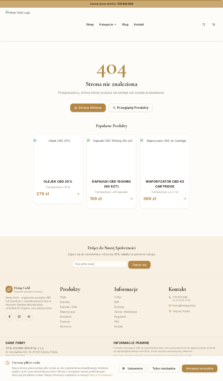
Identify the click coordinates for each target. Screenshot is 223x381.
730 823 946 (125, 3)
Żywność (65, 321)
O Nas (117, 297)
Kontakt (139, 24)
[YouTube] (29, 316)
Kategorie (106, 24)
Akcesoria (65, 326)
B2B (116, 302)
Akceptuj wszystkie (199, 368)
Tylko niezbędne (164, 368)
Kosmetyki (65, 316)
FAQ (116, 321)
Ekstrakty (65, 302)
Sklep (90, 24)
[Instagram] (19, 316)
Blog (125, 24)
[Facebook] (9, 316)
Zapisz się (139, 264)
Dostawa (119, 306)
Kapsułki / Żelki (68, 306)
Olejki (63, 297)
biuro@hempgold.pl (184, 305)
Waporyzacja (67, 311)
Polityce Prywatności (100, 374)
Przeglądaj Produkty (133, 107)
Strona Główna (90, 107)
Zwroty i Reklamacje (125, 311)
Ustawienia (135, 368)
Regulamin (120, 316)
